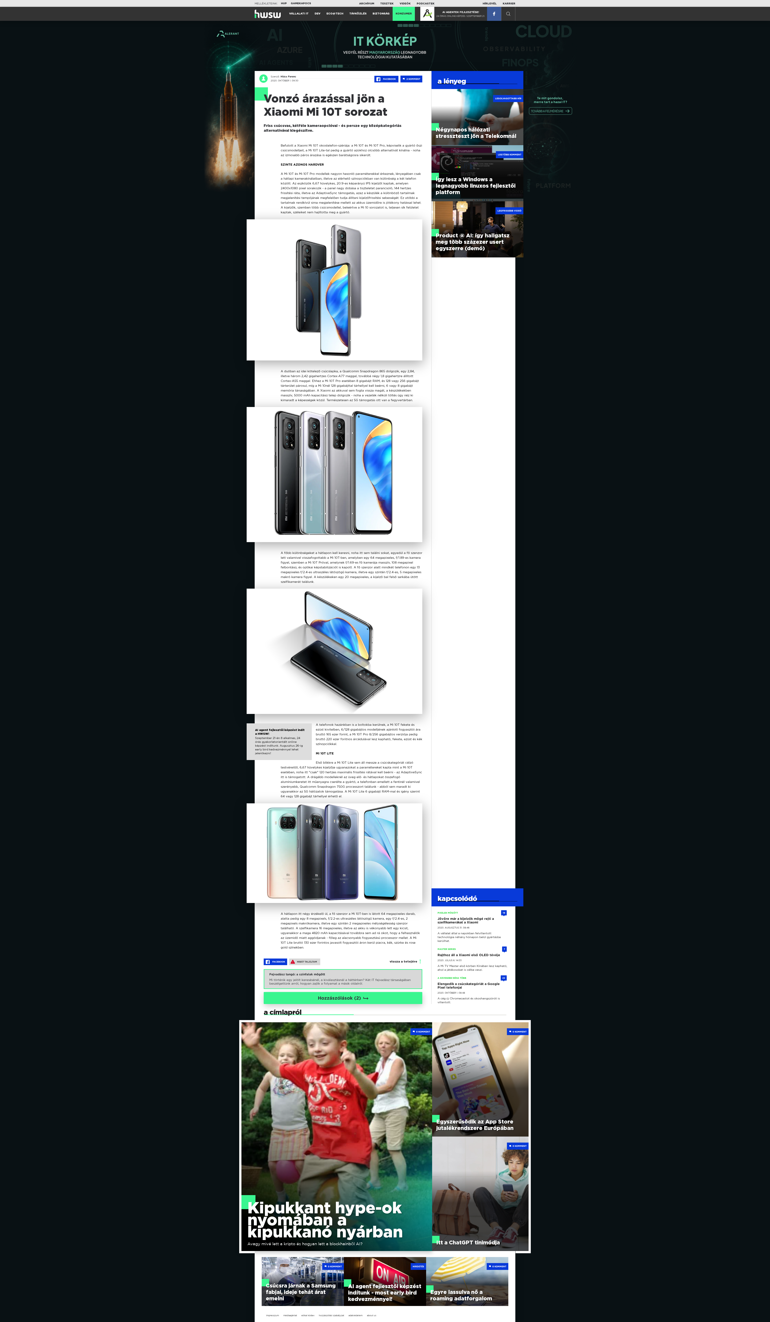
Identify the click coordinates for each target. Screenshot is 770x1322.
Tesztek (387, 3)
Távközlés (358, 13)
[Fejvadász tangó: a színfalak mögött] (343, 979)
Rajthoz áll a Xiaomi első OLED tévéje (469, 955)
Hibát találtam (307, 961)
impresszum (272, 1315)
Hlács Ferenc (288, 76)
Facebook (389, 79)
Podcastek (426, 3)
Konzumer (404, 13)
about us (371, 1315)
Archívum (366, 3)
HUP (284, 3)
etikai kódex (307, 1315)
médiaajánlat (290, 1315)
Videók (405, 3)
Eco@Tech (334, 13)
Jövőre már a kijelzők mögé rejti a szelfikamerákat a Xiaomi (466, 920)
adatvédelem (356, 1315)
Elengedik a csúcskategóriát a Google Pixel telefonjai (469, 986)
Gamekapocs (301, 3)
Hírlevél (490, 3)
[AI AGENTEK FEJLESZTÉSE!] (427, 14)
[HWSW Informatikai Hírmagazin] (268, 14)
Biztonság (381, 13)
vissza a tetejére (403, 961)
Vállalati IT (299, 13)
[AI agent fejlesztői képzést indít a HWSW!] (279, 746)
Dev (317, 13)
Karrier (509, 3)
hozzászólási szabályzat (331, 1315)
